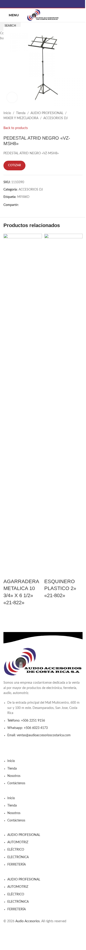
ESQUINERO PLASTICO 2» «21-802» (60, 589)
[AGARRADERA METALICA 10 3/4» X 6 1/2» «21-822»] (22, 405)
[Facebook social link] (43, 4)
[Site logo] (43, 15)
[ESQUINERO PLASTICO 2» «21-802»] (63, 405)
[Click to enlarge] (12, 97)
